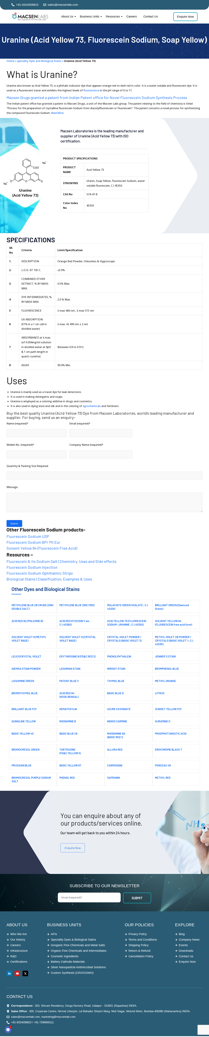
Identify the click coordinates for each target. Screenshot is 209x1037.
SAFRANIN (113, 777)
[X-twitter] (25, 973)
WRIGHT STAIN (116, 668)
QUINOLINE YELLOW (24, 721)
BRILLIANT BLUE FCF (24, 709)
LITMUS (159, 693)
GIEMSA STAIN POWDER (26, 668)
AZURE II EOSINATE (119, 709)
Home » (12, 61)
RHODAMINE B (67, 721)
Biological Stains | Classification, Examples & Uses (49, 579)
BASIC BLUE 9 (115, 693)
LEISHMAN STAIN (69, 668)
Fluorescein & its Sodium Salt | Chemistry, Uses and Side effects (61, 561)
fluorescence (91, 90)
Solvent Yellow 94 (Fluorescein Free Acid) (42, 548)
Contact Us (150, 16)
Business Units (89, 16)
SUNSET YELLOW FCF (168, 709)
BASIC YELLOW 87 (70, 765)
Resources (113, 16)
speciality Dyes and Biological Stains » (40, 61)
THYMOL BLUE (115, 680)
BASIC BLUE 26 (68, 733)
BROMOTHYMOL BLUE (25, 693)
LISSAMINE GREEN (23, 680)
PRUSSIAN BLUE (22, 765)
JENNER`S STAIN (165, 656)
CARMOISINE (115, 765)
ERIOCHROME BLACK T (168, 749)
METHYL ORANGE (165, 680)
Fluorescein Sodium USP (28, 536)
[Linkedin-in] (9, 973)
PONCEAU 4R (163, 765)
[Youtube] (17, 973)
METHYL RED (162, 777)
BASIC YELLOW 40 (23, 733)
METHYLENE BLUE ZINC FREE (77, 605)
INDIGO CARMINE (117, 721)
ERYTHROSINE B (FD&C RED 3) (77, 656)
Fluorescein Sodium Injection (32, 567)
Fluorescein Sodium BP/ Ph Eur (33, 542)
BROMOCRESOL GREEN (26, 749)
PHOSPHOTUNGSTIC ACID (170, 733)
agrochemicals (91, 406)
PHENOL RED (67, 777)
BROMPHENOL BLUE (167, 668)
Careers (131, 16)
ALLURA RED (114, 749)
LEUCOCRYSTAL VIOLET (26, 656)
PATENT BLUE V (69, 680)
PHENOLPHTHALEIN (119, 656)
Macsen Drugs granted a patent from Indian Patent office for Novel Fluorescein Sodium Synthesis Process (97, 97)
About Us (67, 16)
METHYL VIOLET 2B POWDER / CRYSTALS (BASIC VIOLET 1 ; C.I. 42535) (174, 640)
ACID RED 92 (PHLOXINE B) (27, 620)
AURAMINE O (162, 721)
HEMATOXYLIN (68, 709)
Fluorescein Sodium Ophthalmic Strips (40, 573)
